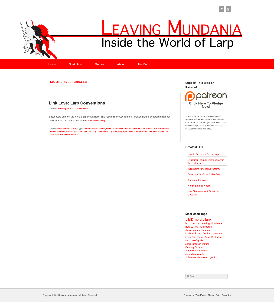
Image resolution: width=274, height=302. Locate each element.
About (121, 64)
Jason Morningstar (195, 254)
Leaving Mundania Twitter (221, 9)
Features (66, 129)
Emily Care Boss (194, 237)
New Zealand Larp (161, 131)
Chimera (101, 129)
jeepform (218, 233)
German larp (163, 129)
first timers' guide (194, 240)
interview (61, 131)
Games (99, 64)
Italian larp (70, 131)
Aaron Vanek (192, 230)
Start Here (75, 64)
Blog (59, 129)
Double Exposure (123, 129)
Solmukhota (64, 134)
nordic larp (54, 134)
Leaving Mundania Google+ (228, 9)
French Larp (151, 129)
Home (52, 64)
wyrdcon (75, 134)
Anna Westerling (213, 237)
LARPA (137, 131)
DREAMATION (138, 129)
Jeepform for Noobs (198, 180)
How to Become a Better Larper (204, 154)
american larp (90, 129)
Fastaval (206, 230)
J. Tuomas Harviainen (196, 257)
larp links (113, 131)
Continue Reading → (97, 120)
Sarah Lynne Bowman (196, 250)
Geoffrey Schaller (194, 247)
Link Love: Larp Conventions (77, 103)
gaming (213, 257)
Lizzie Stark (82, 109)
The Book (144, 64)
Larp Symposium (126, 131)
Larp (74, 129)
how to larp (191, 226)
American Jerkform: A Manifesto (204, 174)
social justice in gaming (197, 244)
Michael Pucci (193, 233)
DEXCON (110, 129)
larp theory (192, 223)
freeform (207, 233)
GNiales (52, 131)
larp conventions (100, 131)
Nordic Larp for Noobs (199, 185)
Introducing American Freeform (204, 168)
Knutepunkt (81, 131)
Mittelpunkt (147, 131)
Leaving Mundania (211, 223)
